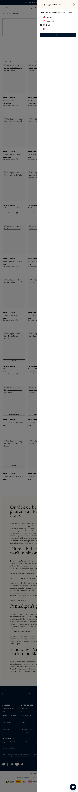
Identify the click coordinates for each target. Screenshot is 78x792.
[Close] (74, 4)
